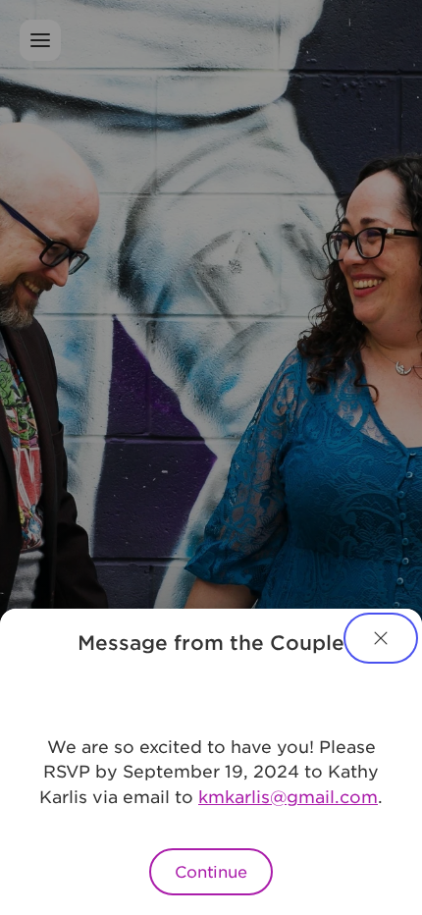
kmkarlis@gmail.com (288, 796)
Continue (211, 871)
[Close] (380, 638)
